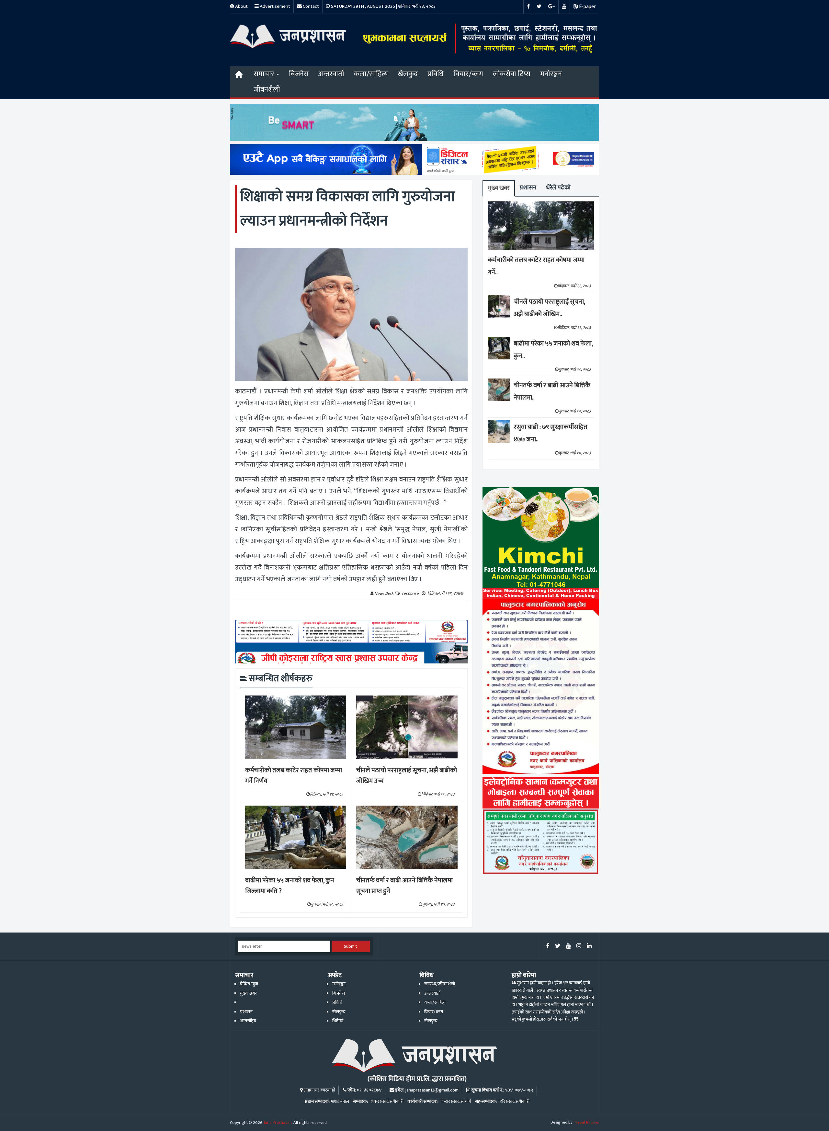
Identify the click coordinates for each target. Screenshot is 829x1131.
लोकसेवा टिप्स (511, 74)
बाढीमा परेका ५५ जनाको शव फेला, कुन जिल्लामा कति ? (289, 886)
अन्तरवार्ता (331, 74)
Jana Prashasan (278, 1122)
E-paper (587, 6)
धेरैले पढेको (558, 188)
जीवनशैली (267, 90)
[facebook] (548, 946)
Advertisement (274, 6)
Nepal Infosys (586, 1122)
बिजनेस (299, 74)
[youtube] (568, 946)
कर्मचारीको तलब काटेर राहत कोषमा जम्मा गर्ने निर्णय (293, 775)
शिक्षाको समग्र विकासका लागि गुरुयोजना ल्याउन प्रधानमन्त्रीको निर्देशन (347, 209)
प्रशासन (528, 188)
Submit (350, 946)
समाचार (265, 74)
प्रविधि (435, 74)
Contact (310, 6)
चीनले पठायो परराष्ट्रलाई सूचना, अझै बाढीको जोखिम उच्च (406, 775)
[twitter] (558, 946)
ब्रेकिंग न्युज (249, 984)
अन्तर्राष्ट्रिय (248, 1021)
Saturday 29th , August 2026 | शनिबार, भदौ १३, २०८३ (383, 6)
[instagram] (578, 946)
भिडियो (337, 1021)
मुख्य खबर (499, 188)
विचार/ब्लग (468, 74)
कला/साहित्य (371, 74)
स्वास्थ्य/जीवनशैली (439, 984)
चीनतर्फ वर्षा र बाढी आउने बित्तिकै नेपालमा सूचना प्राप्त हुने (404, 886)
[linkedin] (589, 946)
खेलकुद (408, 74)
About (241, 6)
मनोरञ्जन (551, 74)
